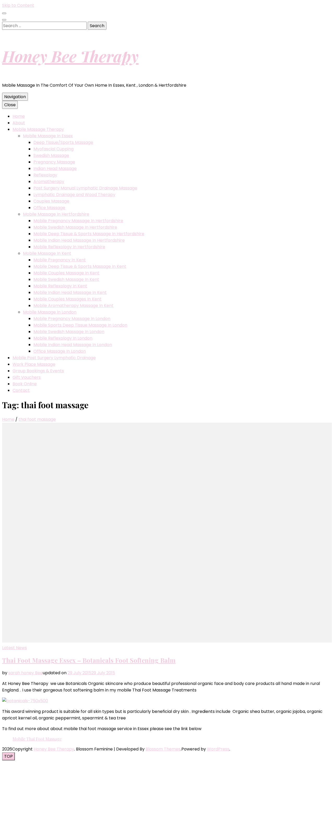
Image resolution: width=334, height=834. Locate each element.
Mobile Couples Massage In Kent (66, 273)
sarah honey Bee (25, 673)
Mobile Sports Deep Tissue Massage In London (80, 325)
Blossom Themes (163, 749)
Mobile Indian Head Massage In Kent (70, 292)
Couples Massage (51, 201)
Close (10, 105)
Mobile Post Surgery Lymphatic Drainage (54, 358)
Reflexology (45, 175)
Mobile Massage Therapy (38, 129)
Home (19, 116)
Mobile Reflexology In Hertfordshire (69, 247)
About (19, 123)
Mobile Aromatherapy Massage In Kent (73, 306)
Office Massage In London (59, 351)
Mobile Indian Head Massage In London (72, 345)
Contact (21, 390)
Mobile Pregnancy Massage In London (71, 319)
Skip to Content (18, 5)
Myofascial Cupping (53, 149)
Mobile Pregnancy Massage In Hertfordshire (78, 221)
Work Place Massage (34, 364)
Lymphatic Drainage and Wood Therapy (74, 195)
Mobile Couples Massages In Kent (67, 299)
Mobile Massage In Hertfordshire (56, 214)
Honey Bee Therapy (70, 55)
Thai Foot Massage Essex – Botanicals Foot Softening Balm (89, 660)
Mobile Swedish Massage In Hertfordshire (75, 227)
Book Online (25, 384)
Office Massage (49, 208)
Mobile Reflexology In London (62, 338)
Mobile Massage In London (49, 312)
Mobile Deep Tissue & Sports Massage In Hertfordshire (88, 234)
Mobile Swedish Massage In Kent (66, 279)
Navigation (15, 97)
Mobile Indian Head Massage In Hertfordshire (79, 240)
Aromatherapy (48, 182)
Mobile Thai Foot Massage (37, 739)
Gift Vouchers (27, 377)
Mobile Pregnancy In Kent (59, 260)
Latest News (14, 648)
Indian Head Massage (55, 168)
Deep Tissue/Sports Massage (63, 142)
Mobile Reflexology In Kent (60, 286)
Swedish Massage (51, 155)
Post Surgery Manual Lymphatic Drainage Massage (85, 188)
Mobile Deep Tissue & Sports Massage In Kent (79, 266)
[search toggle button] (4, 20)
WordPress (218, 749)
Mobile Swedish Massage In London (68, 332)
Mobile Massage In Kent (47, 253)
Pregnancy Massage (54, 162)
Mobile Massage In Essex (48, 136)
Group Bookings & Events (38, 371)
